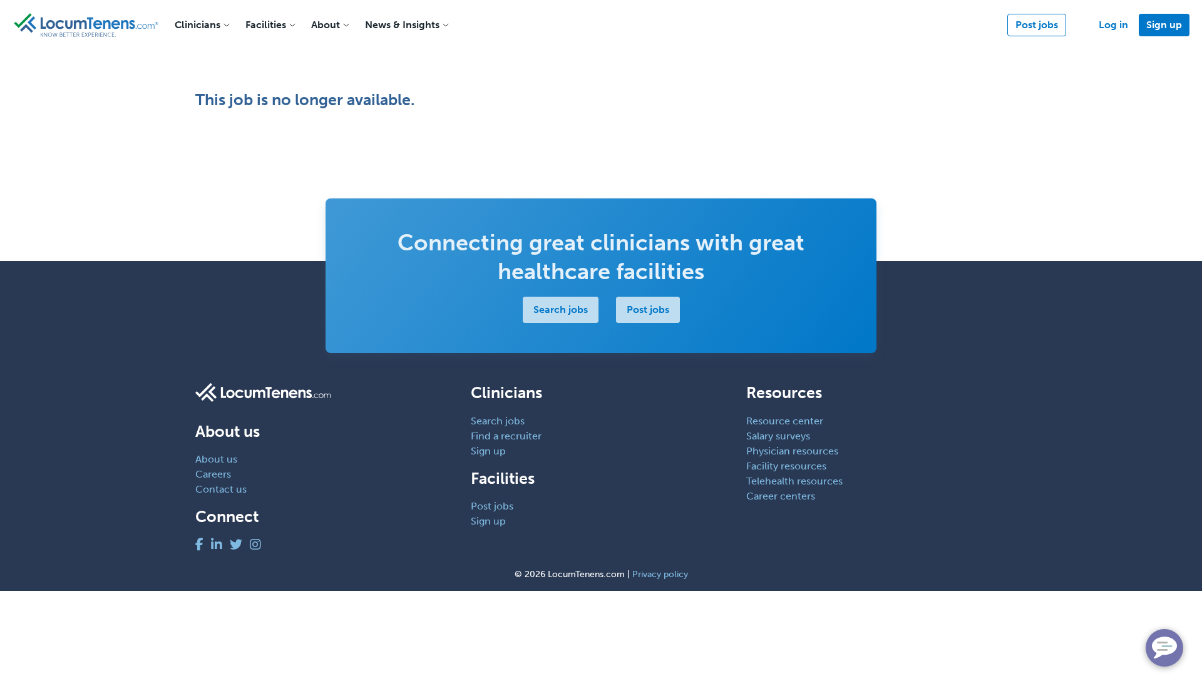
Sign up (1164, 25)
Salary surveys (778, 436)
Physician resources (792, 451)
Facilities (265, 25)
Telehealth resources (794, 481)
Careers (213, 474)
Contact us (221, 489)
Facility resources (786, 466)
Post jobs (1036, 25)
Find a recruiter (506, 436)
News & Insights (402, 25)
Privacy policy (660, 574)
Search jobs (560, 309)
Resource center (784, 421)
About (325, 25)
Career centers (780, 496)
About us (216, 459)
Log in (1113, 25)
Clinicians (197, 25)
